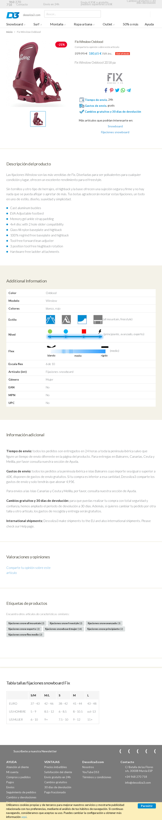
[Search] (96, 13)
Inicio (9, 31)
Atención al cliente (17, 767)
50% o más (130, 24)
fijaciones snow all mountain (26, 623)
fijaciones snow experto (24, 628)
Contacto (22, 4)
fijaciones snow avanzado (104, 623)
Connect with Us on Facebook (134, 751)
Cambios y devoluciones (21, 797)
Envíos (10, 787)
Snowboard (14, 24)
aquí (24, 817)
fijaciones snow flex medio (25, 634)
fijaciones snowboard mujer (63, 628)
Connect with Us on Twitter (143, 751)
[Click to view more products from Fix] (115, 78)
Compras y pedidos (18, 777)
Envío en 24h (51, 4)
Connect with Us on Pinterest (152, 751)
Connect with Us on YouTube (126, 751)
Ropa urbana (83, 24)
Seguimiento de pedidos (21, 792)
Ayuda (149, 24)
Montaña (56, 24)
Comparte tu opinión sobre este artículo (97, 47)
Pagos (10, 782)
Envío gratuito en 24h (57, 777)
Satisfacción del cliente (58, 772)
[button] (38, 119)
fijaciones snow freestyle (66, 623)
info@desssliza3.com (138, 782)
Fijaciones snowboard (115, 132)
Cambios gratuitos (55, 782)
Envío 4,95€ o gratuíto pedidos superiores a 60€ (96, 3)
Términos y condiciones (96, 777)
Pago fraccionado (55, 792)
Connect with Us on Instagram (117, 751)
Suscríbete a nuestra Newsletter (35, 751)
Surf (36, 24)
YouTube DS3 (90, 772)
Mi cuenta (12, 772)
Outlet (107, 24)
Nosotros (88, 767)
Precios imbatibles (55, 767)
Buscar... (51, 14)
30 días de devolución (57, 787)
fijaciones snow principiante (105, 628)
